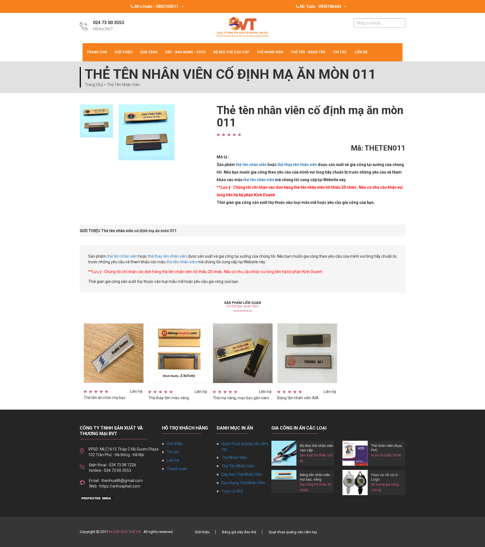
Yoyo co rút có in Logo (384, 477)
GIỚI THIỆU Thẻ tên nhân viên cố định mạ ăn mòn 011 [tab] (128, 231)
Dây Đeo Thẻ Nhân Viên (241, 474)
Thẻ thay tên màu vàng (168, 398)
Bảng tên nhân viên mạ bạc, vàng (315, 477)
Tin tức (340, 52)
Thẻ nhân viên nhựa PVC (386, 448)
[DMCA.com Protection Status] (96, 498)
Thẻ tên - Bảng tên (308, 52)
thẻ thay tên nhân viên (297, 164)
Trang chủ (97, 52)
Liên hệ (360, 52)
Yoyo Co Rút (232, 491)
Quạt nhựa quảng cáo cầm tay (244, 446)
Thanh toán (177, 469)
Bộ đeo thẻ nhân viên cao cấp (316, 448)
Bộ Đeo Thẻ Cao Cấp (231, 52)
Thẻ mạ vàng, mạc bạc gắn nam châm (243, 398)
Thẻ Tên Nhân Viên (238, 466)
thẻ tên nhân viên (251, 164)
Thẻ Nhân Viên (270, 52)
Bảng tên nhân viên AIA (298, 398)
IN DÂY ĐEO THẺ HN (125, 532)
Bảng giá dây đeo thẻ (239, 532)
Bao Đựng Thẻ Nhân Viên (243, 483)
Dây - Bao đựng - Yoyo (185, 52)
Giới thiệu (123, 52)
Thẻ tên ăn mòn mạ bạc (104, 398)
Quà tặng (149, 52)
